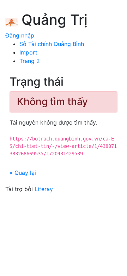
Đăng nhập (19, 35)
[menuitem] (51, 43)
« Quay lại (23, 172)
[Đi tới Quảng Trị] (11, 21)
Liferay (44, 188)
